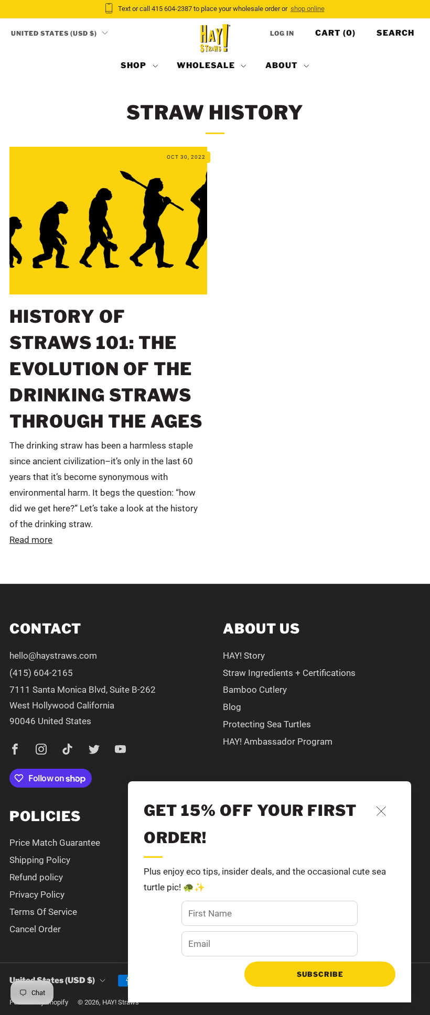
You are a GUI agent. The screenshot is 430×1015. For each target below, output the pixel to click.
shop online (308, 9)
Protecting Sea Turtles (267, 724)
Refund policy (36, 877)
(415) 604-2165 (41, 673)
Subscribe (320, 974)
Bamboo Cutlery (255, 689)
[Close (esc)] (381, 811)
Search (395, 33)
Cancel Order (35, 929)
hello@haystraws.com (53, 655)
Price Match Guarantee (54, 842)
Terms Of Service (43, 912)
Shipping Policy (39, 860)
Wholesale (206, 65)
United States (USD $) (54, 33)
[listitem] (215, 9)
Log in (282, 33)
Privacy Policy (36, 894)
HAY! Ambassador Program (277, 741)
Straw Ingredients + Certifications (289, 673)
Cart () (335, 33)
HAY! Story (244, 655)
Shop (133, 65)
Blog (232, 707)
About (281, 65)
